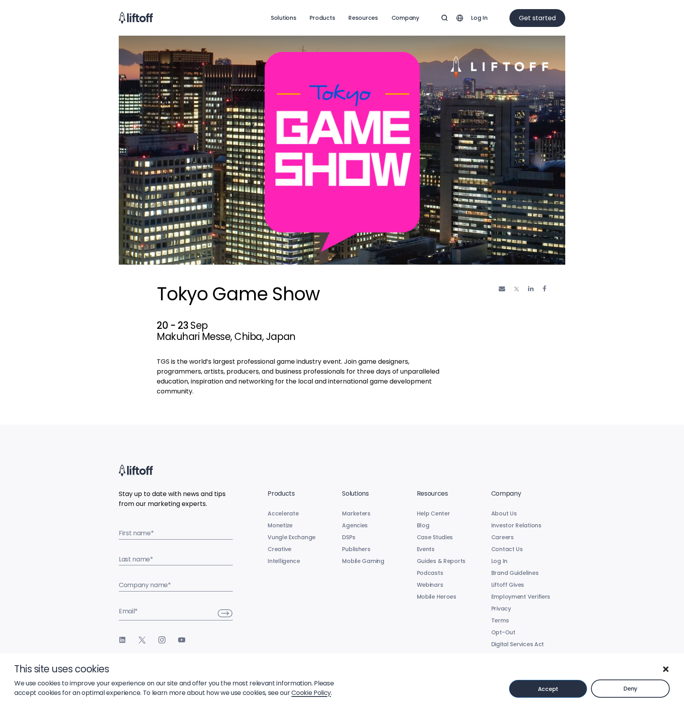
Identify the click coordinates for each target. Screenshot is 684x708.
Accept (548, 689)
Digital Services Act (517, 644)
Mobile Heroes (436, 597)
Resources (363, 18)
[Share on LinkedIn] (531, 288)
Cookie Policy (311, 692)
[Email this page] (502, 288)
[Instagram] (161, 639)
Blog (423, 525)
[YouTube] (181, 639)
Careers (502, 537)
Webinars (430, 585)
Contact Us (507, 549)
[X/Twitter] (142, 639)
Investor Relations (516, 525)
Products (322, 18)
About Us (504, 513)
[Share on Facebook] (544, 288)
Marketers (356, 513)
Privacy (501, 609)
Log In (479, 18)
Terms (500, 620)
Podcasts (430, 573)
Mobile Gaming (363, 561)
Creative (279, 549)
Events (426, 549)
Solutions (283, 18)
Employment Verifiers (520, 597)
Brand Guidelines (515, 573)
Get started (537, 18)
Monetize (280, 525)
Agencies (355, 525)
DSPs (348, 537)
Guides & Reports (441, 561)
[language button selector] (459, 18)
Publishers (356, 549)
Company (405, 18)
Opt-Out (503, 632)
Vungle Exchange (291, 537)
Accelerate (283, 513)
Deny (630, 689)
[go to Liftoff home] (136, 18)
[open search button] (444, 18)
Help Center (433, 513)
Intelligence (284, 561)
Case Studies (435, 537)
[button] (666, 669)
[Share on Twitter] (516, 289)
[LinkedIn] (122, 639)
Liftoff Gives (507, 585)
